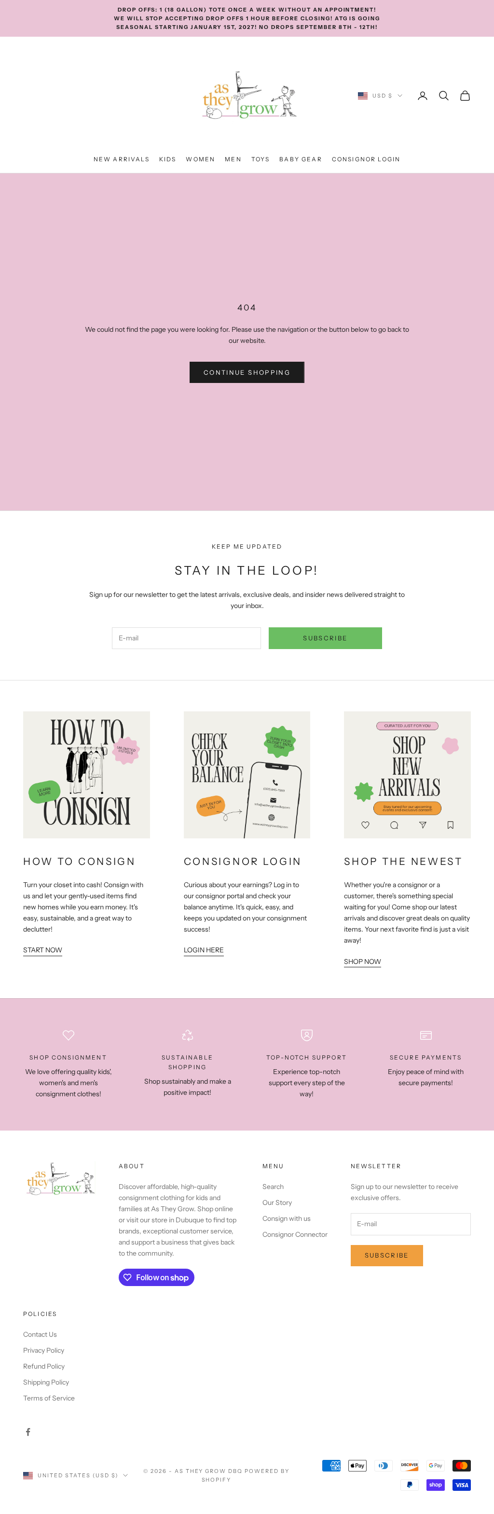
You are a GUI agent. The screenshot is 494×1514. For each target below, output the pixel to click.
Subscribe (325, 638)
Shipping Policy (46, 1382)
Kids (168, 159)
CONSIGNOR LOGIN (366, 159)
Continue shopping (247, 372)
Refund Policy (44, 1366)
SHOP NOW (362, 961)
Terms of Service (49, 1398)
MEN (233, 159)
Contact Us (40, 1334)
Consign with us (286, 1218)
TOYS (260, 159)
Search (273, 1186)
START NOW (42, 950)
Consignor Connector (295, 1234)
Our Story (277, 1202)
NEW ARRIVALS (122, 159)
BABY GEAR (300, 159)
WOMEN (200, 159)
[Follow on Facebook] (28, 1432)
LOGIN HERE (204, 950)
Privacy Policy (43, 1350)
